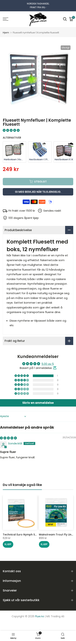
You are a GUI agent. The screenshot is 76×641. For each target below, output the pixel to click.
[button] (11, 130)
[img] (8, 438)
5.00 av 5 (48, 364)
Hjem (6, 32)
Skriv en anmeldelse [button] (38, 403)
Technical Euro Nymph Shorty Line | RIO (29, 534)
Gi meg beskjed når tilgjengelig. (38, 192)
